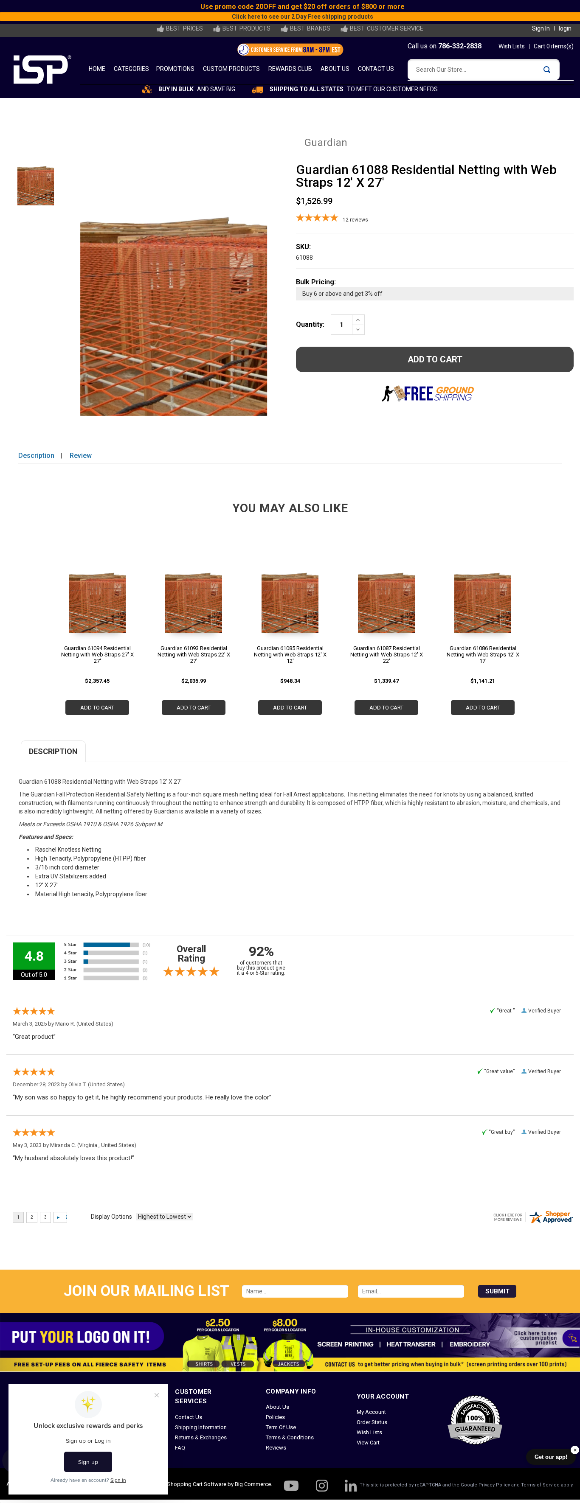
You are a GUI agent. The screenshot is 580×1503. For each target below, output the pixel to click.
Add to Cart (97, 707)
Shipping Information (201, 1427)
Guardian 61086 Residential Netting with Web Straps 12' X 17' (483, 654)
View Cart (368, 1442)
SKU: (303, 247)
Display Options (111, 1216)
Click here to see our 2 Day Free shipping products (340, 16)
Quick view (97, 595)
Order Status (372, 1422)
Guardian (325, 143)
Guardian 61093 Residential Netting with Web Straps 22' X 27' (194, 654)
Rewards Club (290, 68)
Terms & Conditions (290, 1437)
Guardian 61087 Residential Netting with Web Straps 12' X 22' (386, 654)
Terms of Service (540, 1485)
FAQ (180, 1447)
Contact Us (376, 68)
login (565, 28)
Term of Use (281, 1427)
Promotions (175, 68)
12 (355, 220)
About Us (335, 68)
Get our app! (551, 1457)
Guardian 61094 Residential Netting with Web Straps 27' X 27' (97, 654)
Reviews (276, 1447)
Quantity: (310, 324)
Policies (275, 1417)
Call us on (444, 46)
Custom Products (231, 68)
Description (36, 455)
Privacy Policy (494, 1485)
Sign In (541, 28)
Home (97, 68)
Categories (131, 68)
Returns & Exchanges (201, 1437)
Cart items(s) (554, 46)
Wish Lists (511, 46)
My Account (371, 1412)
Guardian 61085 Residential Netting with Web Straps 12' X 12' (290, 654)
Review (81, 455)
